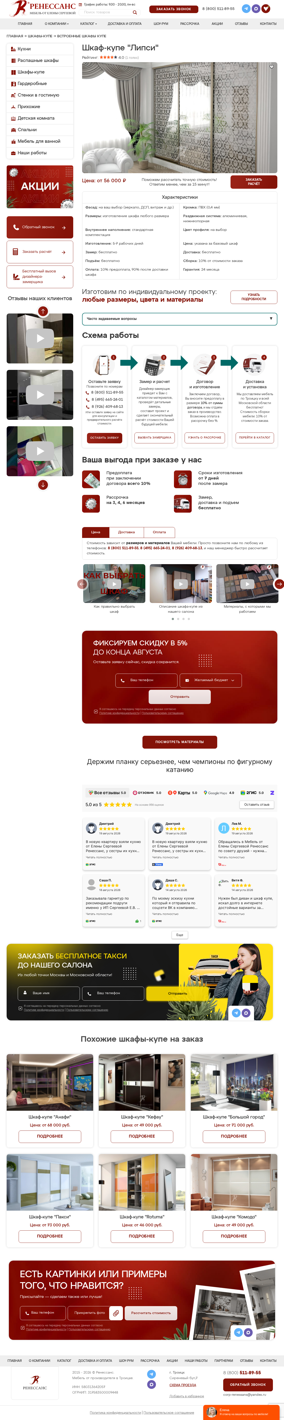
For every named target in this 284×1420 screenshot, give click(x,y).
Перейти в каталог (254, 437)
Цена (95, 532)
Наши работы (32, 153)
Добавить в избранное (187, 1396)
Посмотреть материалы (180, 742)
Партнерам (224, 1360)
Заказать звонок (173, 9)
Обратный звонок (248, 1384)
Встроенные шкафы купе (81, 36)
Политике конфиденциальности (119, 713)
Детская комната (36, 118)
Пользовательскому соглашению (163, 713)
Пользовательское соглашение (169, 1412)
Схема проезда (183, 1385)
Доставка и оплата (125, 24)
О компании (55, 24)
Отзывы (241, 24)
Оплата (159, 532)
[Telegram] (246, 9)
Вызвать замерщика (155, 437)
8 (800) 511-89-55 (218, 9)
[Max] (256, 9)
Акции (217, 24)
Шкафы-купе (40, 36)
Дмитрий (173, 823)
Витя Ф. (237, 880)
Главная (25, 24)
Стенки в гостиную (38, 95)
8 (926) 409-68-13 (218, 15)
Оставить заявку (104, 438)
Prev (43, 311)
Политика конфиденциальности (115, 1412)
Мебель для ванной (39, 141)
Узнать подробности (254, 297)
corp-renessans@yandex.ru (244, 1394)
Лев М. (237, 823)
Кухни (24, 49)
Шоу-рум (161, 24)
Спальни (27, 130)
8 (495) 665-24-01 (218, 3)
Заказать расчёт (254, 182)
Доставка (126, 532)
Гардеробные (32, 83)
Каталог (87, 24)
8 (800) (242, 1373)
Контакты (268, 24)
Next (43, 485)
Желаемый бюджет (211, 680)
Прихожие (29, 107)
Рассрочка (189, 24)
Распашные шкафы (38, 60)
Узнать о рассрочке (204, 437)
